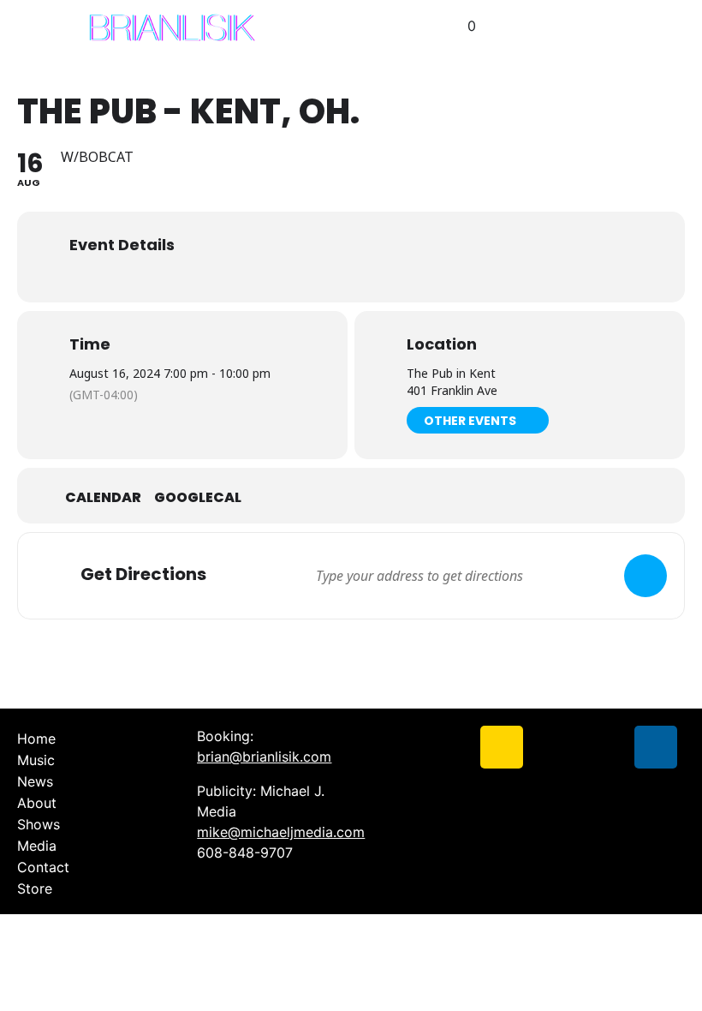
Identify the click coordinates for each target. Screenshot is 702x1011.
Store (34, 888)
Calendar (103, 497)
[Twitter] (450, 747)
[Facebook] (399, 747)
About (37, 802)
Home (36, 738)
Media (37, 845)
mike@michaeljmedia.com (281, 832)
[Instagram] (501, 747)
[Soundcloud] (553, 747)
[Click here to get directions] (645, 575)
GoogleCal (197, 497)
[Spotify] (604, 747)
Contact (43, 867)
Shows (38, 824)
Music (36, 760)
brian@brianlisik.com (264, 756)
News (35, 781)
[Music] (655, 747)
